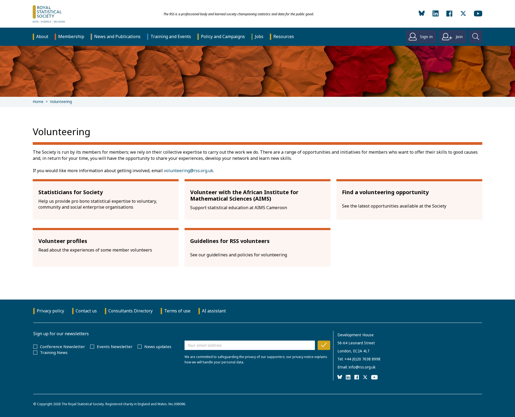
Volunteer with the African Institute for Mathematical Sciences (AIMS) (244, 195)
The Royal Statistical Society (82, 404)
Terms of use (177, 311)
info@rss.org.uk (362, 367)
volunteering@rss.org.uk (188, 171)
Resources (283, 36)
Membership (71, 36)
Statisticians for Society (70, 192)
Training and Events (170, 36)
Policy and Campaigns (223, 36)
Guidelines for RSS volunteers (230, 241)
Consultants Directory (130, 311)
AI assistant (214, 311)
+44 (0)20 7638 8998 (362, 358)
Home (38, 101)
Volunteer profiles (62, 241)
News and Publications (117, 36)
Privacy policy (50, 311)
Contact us (86, 311)
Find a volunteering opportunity (385, 192)
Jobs (259, 36)
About (42, 36)
